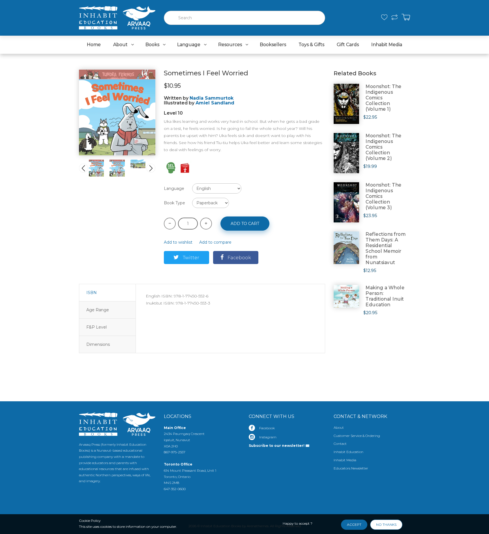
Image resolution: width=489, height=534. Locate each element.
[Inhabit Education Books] (117, 16)
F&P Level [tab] (96, 327)
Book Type (174, 202)
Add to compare (215, 242)
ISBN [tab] (91, 292)
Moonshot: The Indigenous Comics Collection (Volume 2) (384, 147)
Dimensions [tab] (98, 344)
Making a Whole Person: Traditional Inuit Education (385, 296)
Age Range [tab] (97, 309)
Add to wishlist (178, 242)
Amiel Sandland (215, 103)
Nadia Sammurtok (211, 98)
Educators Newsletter (351, 468)
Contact (340, 443)
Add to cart (245, 223)
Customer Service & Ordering (357, 436)
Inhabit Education (348, 452)
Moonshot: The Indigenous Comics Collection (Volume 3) (384, 196)
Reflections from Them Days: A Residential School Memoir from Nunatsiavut (386, 248)
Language (174, 188)
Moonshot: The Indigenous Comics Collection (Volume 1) (384, 98)
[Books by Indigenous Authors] (185, 167)
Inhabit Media (345, 460)
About (339, 427)
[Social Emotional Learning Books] (171, 167)
